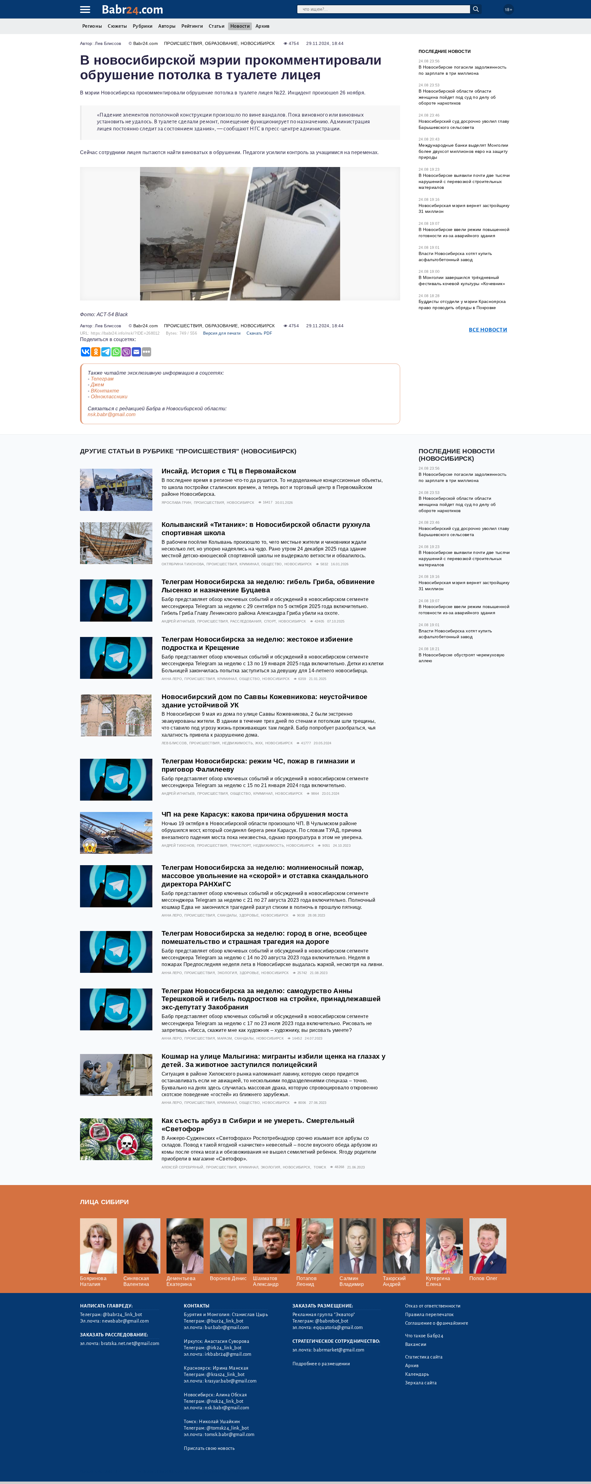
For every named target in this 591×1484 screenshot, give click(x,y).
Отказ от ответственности (433, 1305)
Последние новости (445, 51)
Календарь (417, 1374)
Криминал (249, 564)
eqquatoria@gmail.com (338, 1327)
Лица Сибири (104, 1201)
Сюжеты (117, 26)
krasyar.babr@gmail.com (230, 1381)
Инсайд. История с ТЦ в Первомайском (229, 471)
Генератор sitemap (220, 1471)
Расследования (245, 621)
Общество (271, 564)
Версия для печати (221, 333)
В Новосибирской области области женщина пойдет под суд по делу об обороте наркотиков (457, 97)
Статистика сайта (424, 1357)
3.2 (118, 1471)
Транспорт (240, 845)
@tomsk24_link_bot (227, 1428)
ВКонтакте (105, 390)
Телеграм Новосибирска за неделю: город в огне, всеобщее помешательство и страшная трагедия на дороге (264, 937)
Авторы (166, 26)
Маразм (224, 1038)
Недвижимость (237, 743)
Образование (221, 43)
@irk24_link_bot (224, 1347)
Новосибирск (258, 43)
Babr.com (132, 9)
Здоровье (249, 915)
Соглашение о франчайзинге (436, 1323)
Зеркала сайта (421, 1382)
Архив (262, 26)
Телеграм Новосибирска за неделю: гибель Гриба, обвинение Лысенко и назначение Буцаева (268, 586)
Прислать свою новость (209, 1448)
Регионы (92, 26)
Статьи (216, 26)
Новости (240, 26)
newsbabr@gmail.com (125, 1321)
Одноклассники (109, 396)
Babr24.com (145, 43)
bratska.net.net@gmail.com (130, 1343)
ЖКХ (259, 743)
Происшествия (183, 43)
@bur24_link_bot (225, 1321)
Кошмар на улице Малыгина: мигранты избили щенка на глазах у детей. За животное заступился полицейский (273, 1060)
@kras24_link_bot (225, 1374)
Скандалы (227, 915)
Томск (320, 1167)
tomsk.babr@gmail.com (229, 1434)
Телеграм (102, 378)
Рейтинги (192, 26)
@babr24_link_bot (122, 1314)
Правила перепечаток (429, 1314)
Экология (227, 973)
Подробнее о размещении (321, 1363)
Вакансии (416, 1344)
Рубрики (142, 26)
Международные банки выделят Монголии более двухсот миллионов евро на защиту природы (464, 151)
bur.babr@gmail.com (227, 1327)
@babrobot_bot (331, 1321)
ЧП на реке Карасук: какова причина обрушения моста (255, 814)
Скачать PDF (259, 333)
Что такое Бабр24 (424, 1335)
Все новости (488, 330)
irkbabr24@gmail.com (228, 1354)
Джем (97, 384)
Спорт (270, 621)
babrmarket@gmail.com (338, 1349)
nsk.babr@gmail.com (112, 414)
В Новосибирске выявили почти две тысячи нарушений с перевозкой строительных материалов (464, 181)
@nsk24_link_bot (225, 1401)
